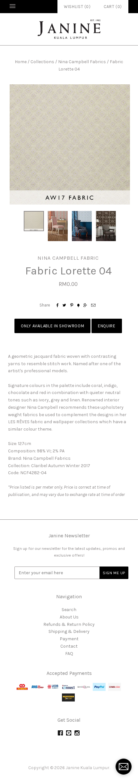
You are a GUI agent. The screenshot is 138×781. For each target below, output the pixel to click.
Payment (69, 639)
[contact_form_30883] (124, 767)
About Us (69, 617)
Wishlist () (77, 6)
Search (69, 609)
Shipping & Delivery (69, 631)
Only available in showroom (52, 325)
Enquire (107, 325)
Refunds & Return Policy (69, 624)
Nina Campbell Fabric (68, 258)
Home (21, 61)
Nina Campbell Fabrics (82, 61)
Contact (69, 646)
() (113, 6)
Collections (42, 61)
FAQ (69, 653)
